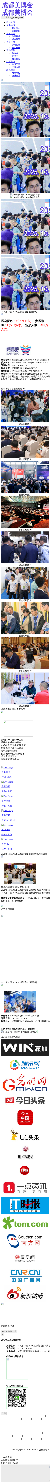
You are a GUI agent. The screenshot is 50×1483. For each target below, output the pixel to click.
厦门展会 (25, 1422)
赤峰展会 (25, 1433)
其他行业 (15, 1447)
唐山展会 (5, 1433)
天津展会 (15, 1433)
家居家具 (25, 1444)
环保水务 (26, 1438)
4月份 (35, 1416)
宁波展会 (15, 1427)
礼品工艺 (15, 1444)
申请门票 (16, 64)
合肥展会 (25, 1427)
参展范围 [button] (10, 33)
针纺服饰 (35, 1441)
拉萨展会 (45, 1430)
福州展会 (15, 1422)
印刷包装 (5, 1447)
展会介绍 (16, 31)
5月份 (42, 1416)
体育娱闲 (45, 1444)
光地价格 (16, 47)
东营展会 (25, 1430)
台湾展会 (17, 1436)
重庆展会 (5, 1422)
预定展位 (16, 73)
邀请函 (15, 53)
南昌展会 (45, 1424)
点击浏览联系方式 (9, 1331)
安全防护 (15, 1441)
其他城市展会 (29, 1436)
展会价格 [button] (10, 42)
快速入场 (16, 67)
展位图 (15, 56)
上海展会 (16, 1419)
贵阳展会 (5, 1427)
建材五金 (36, 1438)
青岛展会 (25, 1424)
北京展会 (26, 1419)
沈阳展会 (5, 1430)
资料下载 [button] (10, 50)
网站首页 (10, 22)
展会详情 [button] (10, 25)
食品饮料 (25, 1441)
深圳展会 (36, 1419)
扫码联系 (16, 75)
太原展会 (5, 1424)
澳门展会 (35, 1427)
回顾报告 (16, 59)
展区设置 (16, 39)
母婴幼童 (35, 1444)
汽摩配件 (16, 1438)
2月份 (21, 1416)
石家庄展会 (36, 1433)
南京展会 (15, 1424)
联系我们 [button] (10, 70)
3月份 (28, 1416)
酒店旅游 (5, 1444)
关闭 (4, 1413)
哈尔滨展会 (6, 1436)
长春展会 (35, 1430)
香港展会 (35, 1422)
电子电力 (5, 1441)
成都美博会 (6, 1450)
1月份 (15, 1416)
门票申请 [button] (10, 61)
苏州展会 (35, 1424)
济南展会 (15, 1430)
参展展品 (16, 36)
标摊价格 (16, 45)
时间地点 (16, 28)
